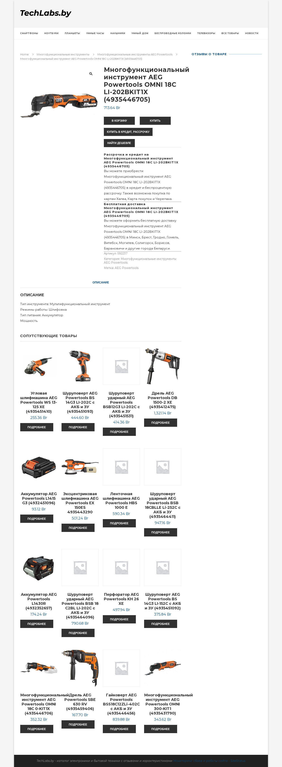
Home (24, 54)
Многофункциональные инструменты (63, 54)
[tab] (100, 282)
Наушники (117, 33)
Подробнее (36, 427)
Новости (251, 33)
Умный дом (140, 33)
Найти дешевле (119, 143)
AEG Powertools (127, 268)
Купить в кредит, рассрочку (128, 131)
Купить (155, 120)
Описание (100, 282)
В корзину (119, 120)
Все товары (230, 33)
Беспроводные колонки (173, 33)
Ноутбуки (51, 33)
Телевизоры (206, 33)
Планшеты (72, 33)
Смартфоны (29, 33)
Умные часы (95, 33)
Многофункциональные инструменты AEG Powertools (134, 54)
